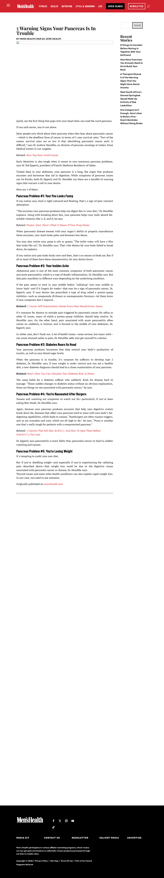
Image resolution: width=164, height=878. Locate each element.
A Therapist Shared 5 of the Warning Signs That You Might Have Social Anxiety (130, 81)
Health (54, 6)
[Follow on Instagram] (66, 820)
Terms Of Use (67, 861)
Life (100, 6)
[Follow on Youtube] (72, 820)
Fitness (43, 6)
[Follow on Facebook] (53, 820)
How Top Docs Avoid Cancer (42, 155)
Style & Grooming (85, 6)
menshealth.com (53, 484)
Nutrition (67, 6)
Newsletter (136, 6)
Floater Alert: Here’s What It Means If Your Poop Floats (58, 225)
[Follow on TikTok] (53, 827)
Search (137, 25)
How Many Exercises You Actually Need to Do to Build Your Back (65, 588)
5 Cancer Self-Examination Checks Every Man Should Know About (64, 306)
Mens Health (27, 39)
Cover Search (115, 6)
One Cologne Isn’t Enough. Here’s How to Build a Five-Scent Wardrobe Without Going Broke (131, 117)
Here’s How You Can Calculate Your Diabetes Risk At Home (60, 373)
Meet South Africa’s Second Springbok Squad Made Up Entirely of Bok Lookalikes (130, 99)
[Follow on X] (59, 820)
